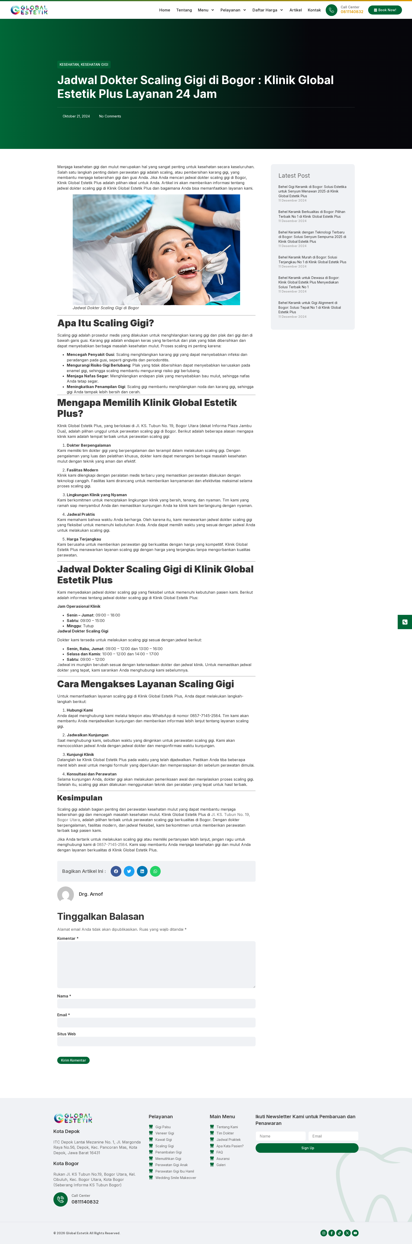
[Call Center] (331, 10)
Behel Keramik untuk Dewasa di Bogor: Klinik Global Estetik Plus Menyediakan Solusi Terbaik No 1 (308, 282)
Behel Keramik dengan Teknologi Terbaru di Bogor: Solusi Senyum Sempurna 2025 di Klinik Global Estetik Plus (312, 236)
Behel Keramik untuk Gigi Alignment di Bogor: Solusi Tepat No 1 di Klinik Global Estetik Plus (309, 307)
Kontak (314, 10)
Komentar (68, 938)
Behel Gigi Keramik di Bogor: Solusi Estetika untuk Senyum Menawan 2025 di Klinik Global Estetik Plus (312, 191)
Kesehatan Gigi (94, 64)
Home (164, 10)
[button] (116, 871)
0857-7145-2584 (112, 844)
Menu (203, 10)
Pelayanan (230, 10)
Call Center (350, 7)
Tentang (184, 10)
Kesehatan (69, 64)
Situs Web (66, 1034)
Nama (64, 996)
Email (63, 1014)
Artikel (295, 10)
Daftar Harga (264, 10)
